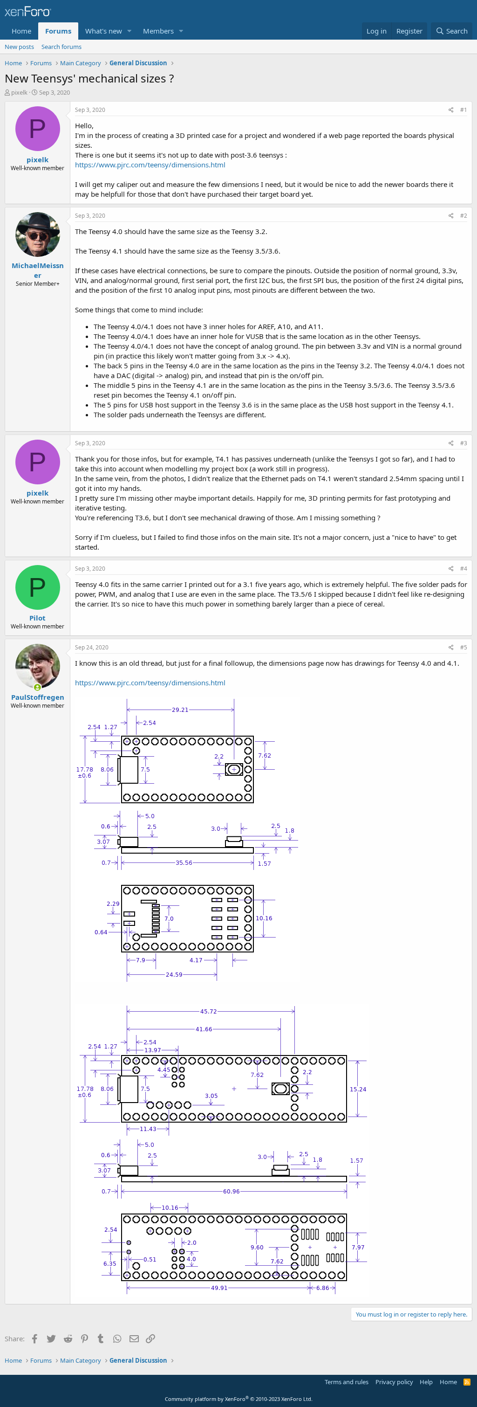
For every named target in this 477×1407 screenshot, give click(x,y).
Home (21, 30)
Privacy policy (394, 1382)
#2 (463, 216)
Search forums (61, 46)
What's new (103, 30)
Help (426, 1382)
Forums (58, 30)
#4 (463, 568)
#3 (463, 443)
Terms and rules (346, 1382)
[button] (129, 31)
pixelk (19, 92)
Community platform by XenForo (239, 1398)
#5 (463, 647)
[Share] (451, 110)
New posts (19, 46)
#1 (463, 110)
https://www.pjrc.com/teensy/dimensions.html (150, 164)
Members (158, 30)
